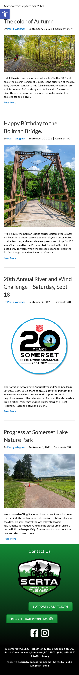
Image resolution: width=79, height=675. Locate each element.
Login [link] (46, 665)
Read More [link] (10, 102)
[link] (5, 14)
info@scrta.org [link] (40, 656)
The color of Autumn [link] (29, 21)
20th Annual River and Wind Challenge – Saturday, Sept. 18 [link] (38, 287)
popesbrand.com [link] (40, 661)
